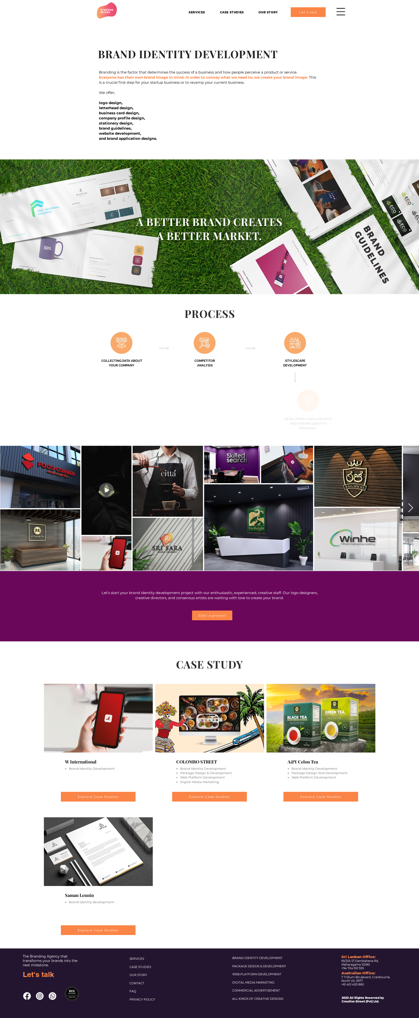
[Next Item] (410, 508)
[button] (341, 11)
